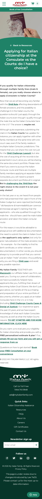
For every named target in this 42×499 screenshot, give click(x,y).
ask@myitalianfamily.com (21, 395)
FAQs (21, 414)
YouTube (35, 458)
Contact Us (21, 431)
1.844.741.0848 (21, 390)
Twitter (14, 458)
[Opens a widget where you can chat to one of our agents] (33, 495)
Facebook (7, 458)
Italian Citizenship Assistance (21, 405)
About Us (21, 418)
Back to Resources (22, 45)
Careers (21, 423)
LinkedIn (21, 458)
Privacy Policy (20, 469)
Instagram (28, 458)
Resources (21, 410)
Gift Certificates (21, 427)
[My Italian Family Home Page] (20, 4)
